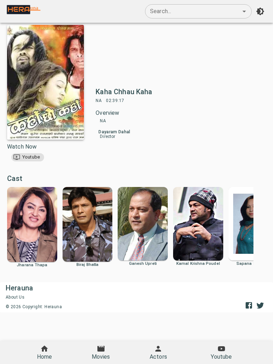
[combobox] (198, 11)
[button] (27, 157)
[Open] (244, 11)
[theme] (260, 11)
